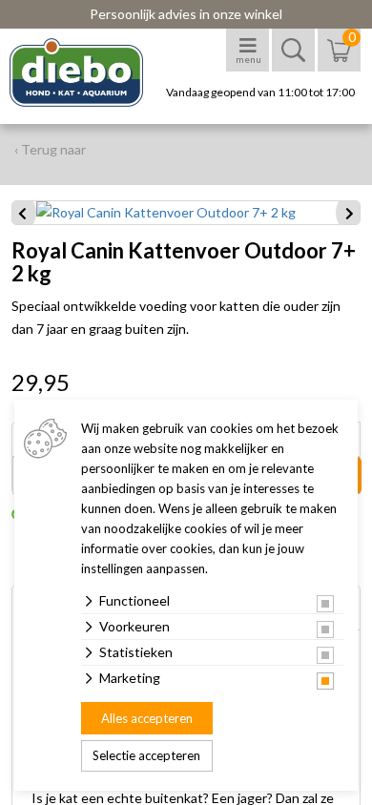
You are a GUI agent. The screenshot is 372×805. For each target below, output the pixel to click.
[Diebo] (93, 72)
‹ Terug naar (50, 149)
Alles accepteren (147, 718)
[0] (339, 60)
